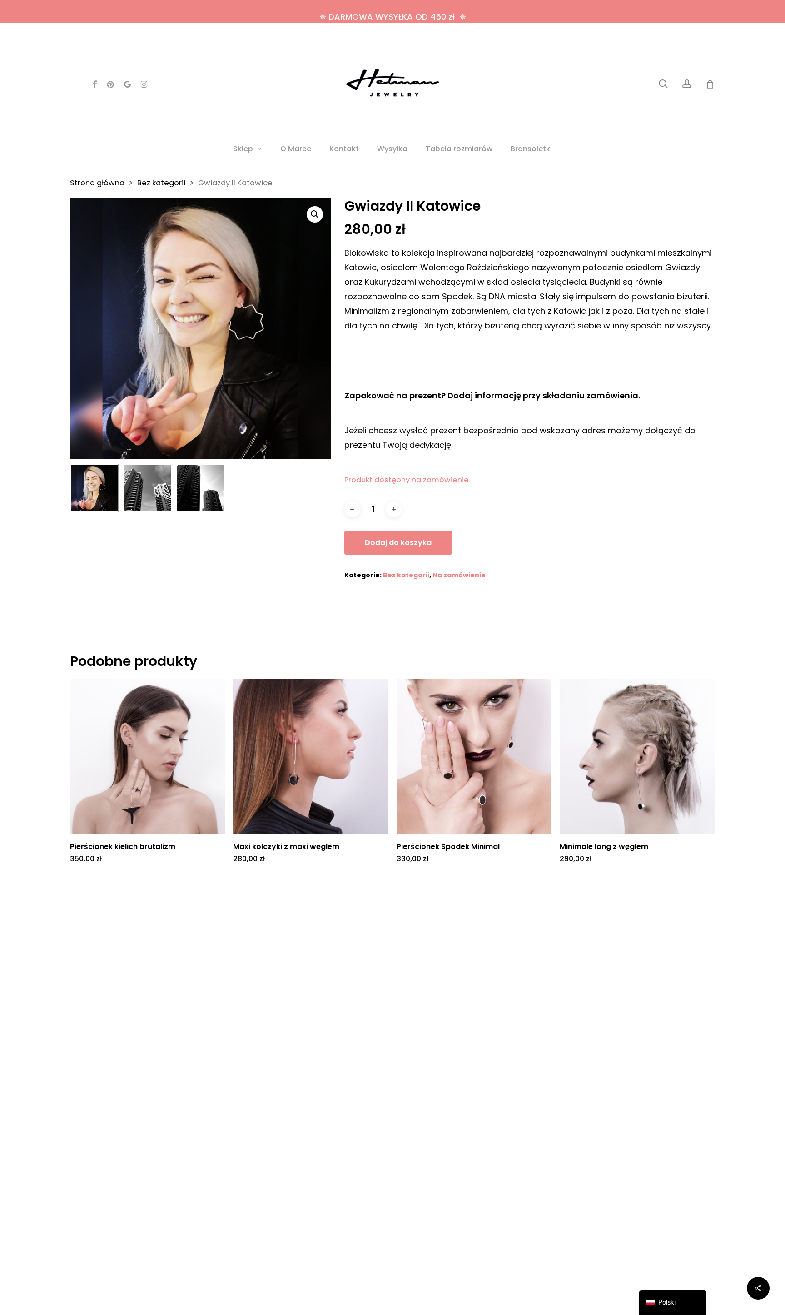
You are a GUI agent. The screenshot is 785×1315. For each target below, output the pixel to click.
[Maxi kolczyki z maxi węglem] (310, 756)
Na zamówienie (459, 575)
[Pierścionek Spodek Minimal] (474, 756)
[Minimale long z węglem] (637, 756)
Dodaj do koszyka (398, 542)
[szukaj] (663, 84)
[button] (315, 214)
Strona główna (97, 183)
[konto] (686, 84)
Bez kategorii (161, 183)
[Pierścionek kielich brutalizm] (147, 756)
